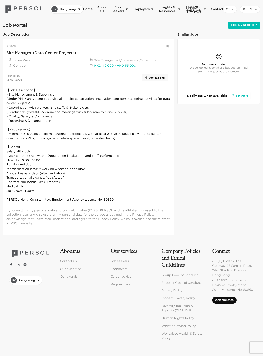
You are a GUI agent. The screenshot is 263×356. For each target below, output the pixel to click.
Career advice (121, 276)
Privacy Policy (172, 290)
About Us (102, 9)
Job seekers (120, 261)
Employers (119, 269)
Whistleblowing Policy (179, 326)
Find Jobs (250, 9)
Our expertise (70, 269)
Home (88, 9)
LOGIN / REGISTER (244, 25)
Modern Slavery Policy (178, 298)
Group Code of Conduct (180, 275)
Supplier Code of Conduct (181, 283)
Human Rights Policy (178, 318)
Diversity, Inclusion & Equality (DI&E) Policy (178, 308)
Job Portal (15, 25)
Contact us (68, 261)
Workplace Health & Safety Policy (182, 336)
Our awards (69, 276)
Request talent (122, 284)
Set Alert (242, 95)
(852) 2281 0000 (224, 300)
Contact (217, 9)
